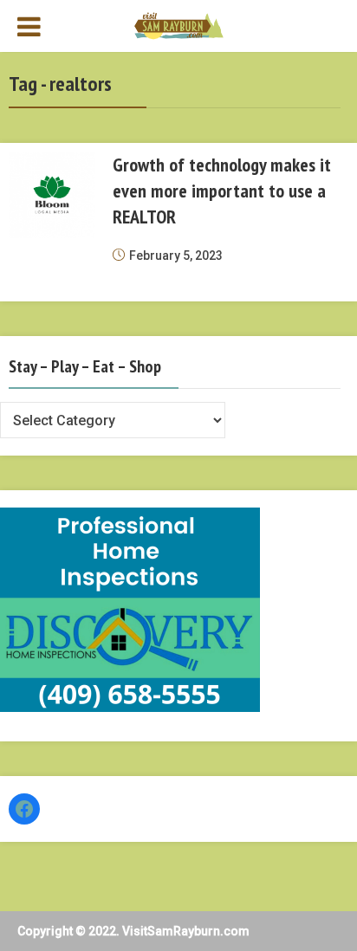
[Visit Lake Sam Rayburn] (179, 24)
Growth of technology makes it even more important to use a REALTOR (222, 190)
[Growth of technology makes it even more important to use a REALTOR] (52, 195)
